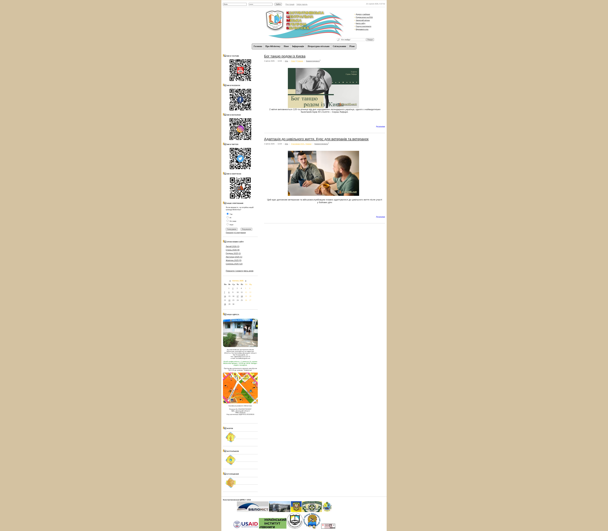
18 (242, 296)
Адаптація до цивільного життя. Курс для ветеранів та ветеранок (316, 139)
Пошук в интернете (363, 26)
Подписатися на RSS (364, 17)
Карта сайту (360, 23)
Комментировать (313, 61)
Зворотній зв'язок (363, 20)
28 (225, 304)
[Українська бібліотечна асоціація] (295, 528)
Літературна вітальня (318, 46)
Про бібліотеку (272, 46)
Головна (258, 46)
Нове (286, 46)
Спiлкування (339, 46)
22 (229, 300)
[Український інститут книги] (272, 528)
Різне (352, 46)
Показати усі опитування (236, 233)
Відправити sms (362, 29)
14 (225, 296)
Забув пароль (301, 4)
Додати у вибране (363, 14)
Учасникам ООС (297, 144)
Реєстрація (289, 4)
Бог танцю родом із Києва (284, 56)
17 (238, 296)
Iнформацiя (298, 46)
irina (286, 61)
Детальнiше (380, 126)
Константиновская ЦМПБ (234, 500)
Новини (300, 61)
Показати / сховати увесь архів (239, 271)
